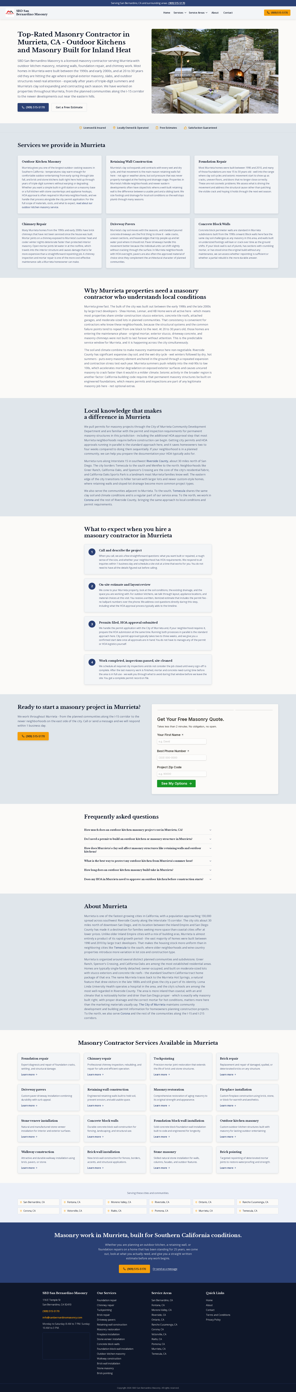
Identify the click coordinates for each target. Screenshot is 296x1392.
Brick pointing (105, 1373)
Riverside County (157, 461)
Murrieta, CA (159, 1349)
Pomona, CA (158, 1344)
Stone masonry (105, 1368)
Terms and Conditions (218, 1315)
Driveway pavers (106, 1319)
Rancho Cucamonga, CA (164, 1324)
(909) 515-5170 (176, 3)
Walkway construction (109, 1358)
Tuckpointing (104, 1310)
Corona (89, 500)
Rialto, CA (157, 1339)
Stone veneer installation (111, 1339)
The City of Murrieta (152, 1004)
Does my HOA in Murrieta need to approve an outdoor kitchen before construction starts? (143, 879)
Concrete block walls (108, 1344)
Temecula (179, 491)
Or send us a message (165, 1269)
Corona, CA (158, 1329)
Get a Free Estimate (69, 107)
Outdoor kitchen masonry (111, 1353)
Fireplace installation (108, 1334)
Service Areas (197, 12)
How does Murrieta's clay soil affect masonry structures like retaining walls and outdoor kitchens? (142, 850)
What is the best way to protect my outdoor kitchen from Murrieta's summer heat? (138, 860)
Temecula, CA (159, 1353)
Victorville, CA (159, 1334)
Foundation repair (107, 1300)
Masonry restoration (108, 1329)
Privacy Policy (213, 1319)
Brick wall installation (108, 1363)
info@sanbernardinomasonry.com (62, 1317)
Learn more (28, 1074)
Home (166, 12)
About (215, 12)
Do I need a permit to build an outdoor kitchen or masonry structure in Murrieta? (138, 839)
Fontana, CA (158, 1305)
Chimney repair (105, 1305)
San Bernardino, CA (162, 1300)
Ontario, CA (158, 1319)
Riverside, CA (159, 1315)
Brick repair (103, 1315)
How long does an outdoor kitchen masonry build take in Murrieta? (128, 870)
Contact (228, 12)
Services (178, 12)
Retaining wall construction (112, 1324)
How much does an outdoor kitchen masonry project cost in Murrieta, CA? (133, 829)
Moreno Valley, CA (162, 1310)
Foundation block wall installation (115, 1349)
